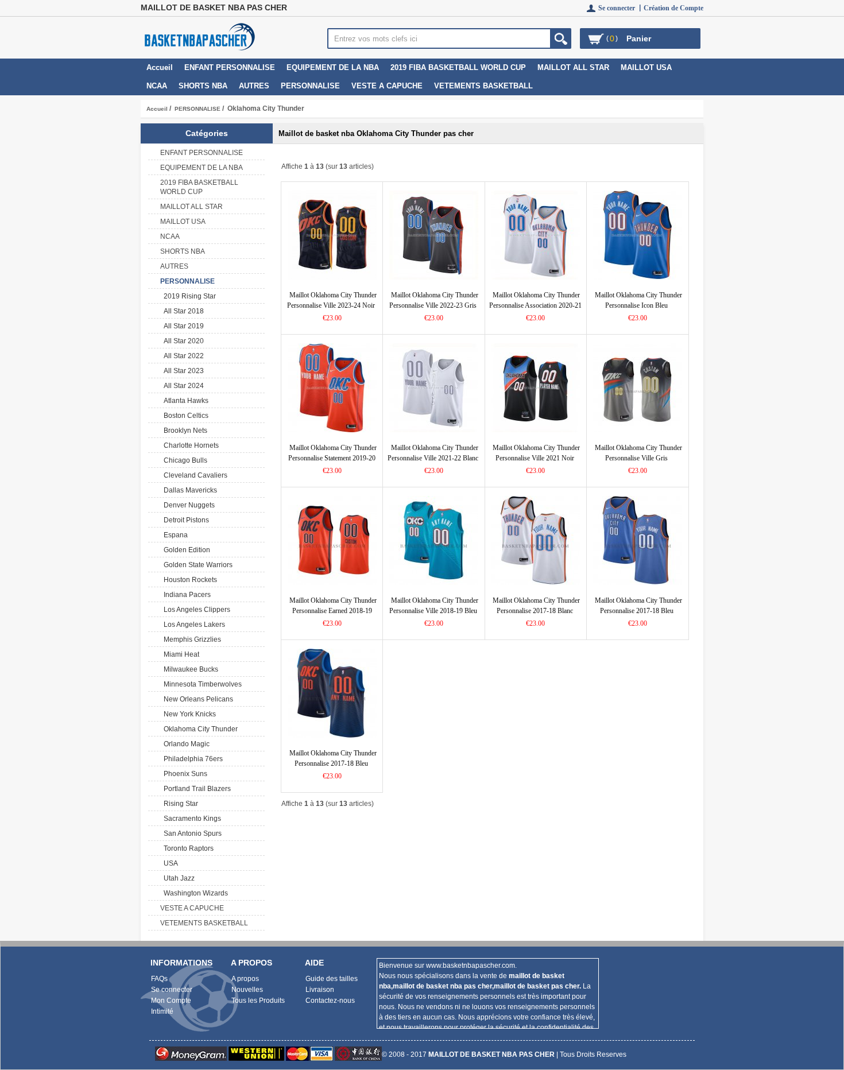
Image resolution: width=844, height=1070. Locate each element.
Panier (638, 38)
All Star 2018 (182, 311)
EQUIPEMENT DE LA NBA (333, 67)
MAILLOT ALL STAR (573, 67)
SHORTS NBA (203, 86)
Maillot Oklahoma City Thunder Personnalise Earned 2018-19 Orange (333, 610)
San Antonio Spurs (191, 833)
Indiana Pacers (185, 595)
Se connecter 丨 (621, 8)
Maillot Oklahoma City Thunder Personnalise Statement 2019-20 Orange (332, 458)
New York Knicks (188, 714)
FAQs (159, 979)
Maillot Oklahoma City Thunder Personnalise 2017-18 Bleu (638, 605)
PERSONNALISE (197, 109)
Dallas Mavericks (188, 490)
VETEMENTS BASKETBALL (483, 86)
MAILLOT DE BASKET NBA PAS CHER (491, 1054)
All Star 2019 (182, 326)
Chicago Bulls (183, 460)
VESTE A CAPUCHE (387, 86)
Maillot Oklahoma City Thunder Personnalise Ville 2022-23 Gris (433, 300)
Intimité (162, 1011)
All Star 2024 (182, 386)
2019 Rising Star (188, 296)
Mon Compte (171, 1001)
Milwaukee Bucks (189, 669)
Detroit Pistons (184, 520)
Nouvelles (247, 990)
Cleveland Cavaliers (193, 475)
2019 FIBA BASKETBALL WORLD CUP (458, 67)
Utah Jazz (177, 878)
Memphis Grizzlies (190, 639)
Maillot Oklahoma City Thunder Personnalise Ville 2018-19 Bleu (434, 605)
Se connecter (171, 990)
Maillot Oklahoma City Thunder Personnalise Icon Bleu (638, 300)
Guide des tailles (331, 979)
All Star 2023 (182, 371)
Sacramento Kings (190, 819)
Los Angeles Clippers (195, 610)
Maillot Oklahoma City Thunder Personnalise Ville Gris (638, 453)
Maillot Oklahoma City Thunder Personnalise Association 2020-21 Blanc (535, 305)
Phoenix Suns (183, 774)
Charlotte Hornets (189, 445)
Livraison (319, 990)
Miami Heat (179, 654)
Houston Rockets (188, 580)
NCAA (156, 86)
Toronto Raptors (187, 848)
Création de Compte (673, 8)
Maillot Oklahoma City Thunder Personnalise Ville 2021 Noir (536, 453)
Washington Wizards (194, 893)
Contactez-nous (330, 1001)
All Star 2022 (182, 356)
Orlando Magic (185, 744)
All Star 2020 (182, 341)
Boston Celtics (184, 416)
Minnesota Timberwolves (201, 684)
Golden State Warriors (196, 565)
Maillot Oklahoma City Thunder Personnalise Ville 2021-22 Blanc (433, 453)
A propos (245, 979)
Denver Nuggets (187, 505)
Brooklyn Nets (183, 431)
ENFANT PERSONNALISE (229, 67)
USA (169, 863)
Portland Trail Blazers (195, 789)
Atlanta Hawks (184, 401)
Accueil (159, 67)
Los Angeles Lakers (192, 625)
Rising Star (179, 804)
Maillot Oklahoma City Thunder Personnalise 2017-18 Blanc (536, 605)
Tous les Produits (258, 1001)
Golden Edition (185, 550)
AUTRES (254, 86)
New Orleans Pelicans (196, 699)
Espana (174, 535)
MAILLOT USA (646, 67)
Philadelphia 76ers (191, 759)
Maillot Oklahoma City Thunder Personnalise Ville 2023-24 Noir (332, 300)
